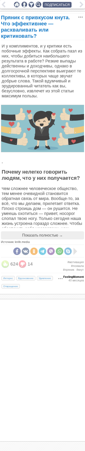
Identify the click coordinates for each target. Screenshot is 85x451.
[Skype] (68, 251)
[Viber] (51, 251)
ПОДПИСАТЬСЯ (57, 5)
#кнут (80, 269)
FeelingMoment (73, 276)
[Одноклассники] (34, 251)
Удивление (45, 278)
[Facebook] (17, 251)
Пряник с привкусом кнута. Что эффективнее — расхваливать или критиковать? (35, 26)
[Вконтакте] (25, 251)
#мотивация (76, 262)
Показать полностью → (42, 235)
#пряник (68, 269)
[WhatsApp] (59, 251)
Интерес (8, 278)
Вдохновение (26, 278)
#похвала (77, 266)
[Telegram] (42, 251)
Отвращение (10, 286)
